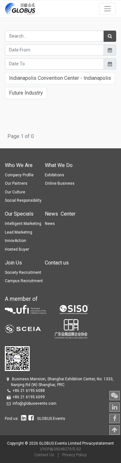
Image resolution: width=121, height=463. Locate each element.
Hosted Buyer (17, 249)
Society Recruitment (23, 272)
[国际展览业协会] (32, 309)
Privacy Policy (74, 455)
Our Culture (15, 192)
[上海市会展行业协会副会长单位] (30, 328)
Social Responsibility (23, 200)
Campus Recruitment (24, 281)
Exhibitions (54, 175)
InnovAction (15, 240)
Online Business (60, 183)
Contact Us (44, 455)
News (50, 223)
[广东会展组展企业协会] (71, 328)
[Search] (110, 36)
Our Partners (16, 183)
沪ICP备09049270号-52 (60, 449)
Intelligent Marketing (23, 223)
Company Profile (19, 175)
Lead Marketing (18, 232)
